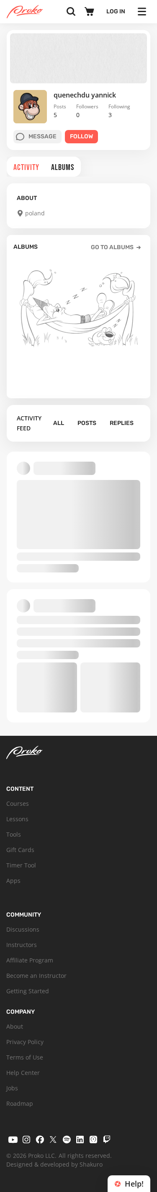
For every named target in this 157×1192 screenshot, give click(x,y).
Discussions (22, 929)
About (14, 1026)
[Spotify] (67, 1140)
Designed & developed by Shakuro (54, 1164)
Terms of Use (24, 1057)
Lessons (17, 819)
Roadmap (19, 1103)
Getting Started (27, 991)
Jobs (12, 1088)
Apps (13, 881)
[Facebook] (40, 1140)
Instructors (21, 945)
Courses (17, 803)
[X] (53, 1140)
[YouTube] (13, 1140)
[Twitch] (107, 1140)
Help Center (23, 1073)
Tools (13, 834)
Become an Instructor (36, 976)
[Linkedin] (80, 1140)
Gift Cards (20, 850)
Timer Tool (21, 865)
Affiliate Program (29, 960)
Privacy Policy (25, 1042)
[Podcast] (93, 1140)
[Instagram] (26, 1140)
